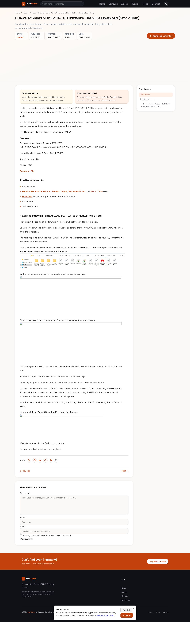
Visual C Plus (96, 191)
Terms (158, 612)
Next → (125, 471)
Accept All (127, 615)
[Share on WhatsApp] (45, 460)
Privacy (151, 612)
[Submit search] (81, 3)
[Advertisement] (95, 59)
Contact (156, 3)
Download (27, 196)
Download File (27, 171)
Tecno (145, 3)
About (124, 592)
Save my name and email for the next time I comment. (46, 535)
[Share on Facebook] (34, 460)
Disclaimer (125, 600)
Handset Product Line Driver (36, 191)
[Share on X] (29, 460)
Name (23, 517)
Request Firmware (158, 561)
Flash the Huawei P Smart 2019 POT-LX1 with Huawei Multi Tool (155, 105)
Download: (145, 95)
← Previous (25, 471)
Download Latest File (162, 35)
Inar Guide (31, 612)
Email (23, 526)
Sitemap (165, 612)
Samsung (113, 3)
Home (102, 3)
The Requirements (147, 99)
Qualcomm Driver (76, 191)
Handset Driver (59, 191)
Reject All (126, 610)
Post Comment (26, 539)
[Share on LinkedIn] (40, 460)
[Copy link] (56, 460)
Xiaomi (124, 3)
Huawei (134, 3)
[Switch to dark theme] (166, 4)
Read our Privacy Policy (105, 615)
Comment (25, 493)
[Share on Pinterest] (51, 460)
